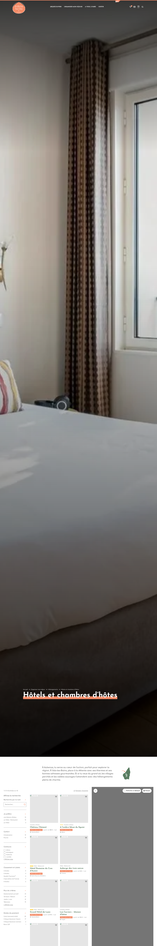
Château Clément (38, 827)
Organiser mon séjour (73, 6)
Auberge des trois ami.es (71, 868)
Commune (7, 847)
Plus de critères (10, 890)
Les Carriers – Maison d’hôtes (70, 913)
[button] (118, 1)
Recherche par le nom (12, 800)
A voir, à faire (90, 6)
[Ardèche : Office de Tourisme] (19, 8)
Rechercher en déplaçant (133, 790)
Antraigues (9, 852)
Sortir (101, 6)
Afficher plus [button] (8, 859)
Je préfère (7, 814)
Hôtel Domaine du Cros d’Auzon (41, 869)
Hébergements (53, 689)
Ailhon (8, 850)
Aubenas (9, 854)
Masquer (147, 790)
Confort (6, 832)
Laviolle (8, 857)
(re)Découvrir (55, 6)
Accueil (25, 689)
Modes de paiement (11, 913)
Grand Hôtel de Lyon (40, 912)
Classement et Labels (12, 867)
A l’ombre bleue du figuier (72, 827)
